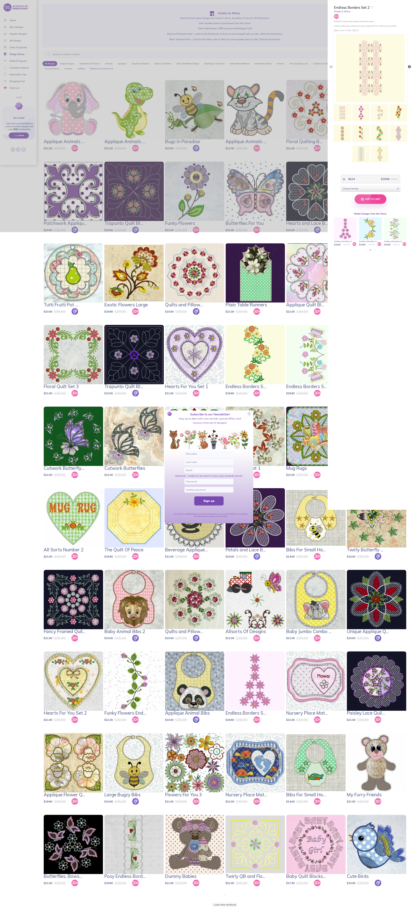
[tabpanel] (346, 231)
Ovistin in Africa (342, 11)
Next (409, 66)
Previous (331, 66)
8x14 (351, 178)
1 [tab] (370, 250)
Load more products (224, 904)
